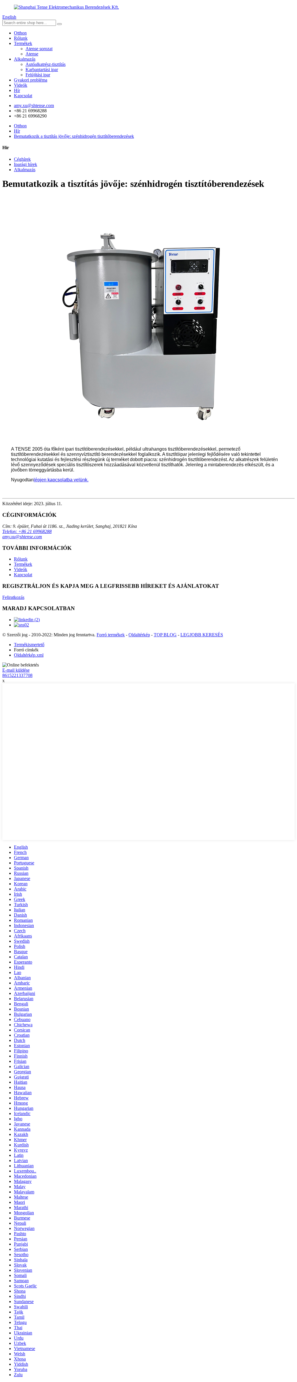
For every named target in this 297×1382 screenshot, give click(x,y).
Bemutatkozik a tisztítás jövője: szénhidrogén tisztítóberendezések (74, 136)
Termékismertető (29, 644)
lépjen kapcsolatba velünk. (61, 479)
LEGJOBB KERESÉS (201, 634)
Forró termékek (111, 634)
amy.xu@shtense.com (22, 536)
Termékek (23, 43)
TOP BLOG (165, 634)
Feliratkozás (13, 597)
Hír (17, 90)
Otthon (20, 32)
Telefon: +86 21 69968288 (27, 531)
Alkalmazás (24, 59)
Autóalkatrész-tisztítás (46, 64)
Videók (20, 85)
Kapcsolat (23, 95)
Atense (32, 53)
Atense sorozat (39, 48)
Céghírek (22, 159)
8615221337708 (17, 675)
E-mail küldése (16, 670)
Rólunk (21, 38)
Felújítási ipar (38, 74)
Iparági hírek (25, 164)
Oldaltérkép (139, 634)
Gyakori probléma (30, 79)
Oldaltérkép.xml (29, 655)
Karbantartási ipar (42, 69)
